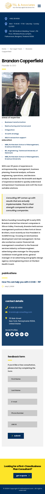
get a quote (21, 475)
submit (17, 436)
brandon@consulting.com (20, 312)
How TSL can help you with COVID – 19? (21, 281)
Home (4, 49)
